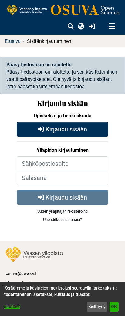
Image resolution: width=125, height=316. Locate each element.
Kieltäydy (97, 306)
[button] (70, 26)
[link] (62, 10)
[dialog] (62, 299)
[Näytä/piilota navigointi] (111, 26)
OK (114, 306)
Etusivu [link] (13, 41)
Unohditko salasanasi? (62, 219)
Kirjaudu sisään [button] (65, 129)
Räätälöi (12, 306)
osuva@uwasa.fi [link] (22, 273)
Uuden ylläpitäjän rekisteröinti (62, 211)
